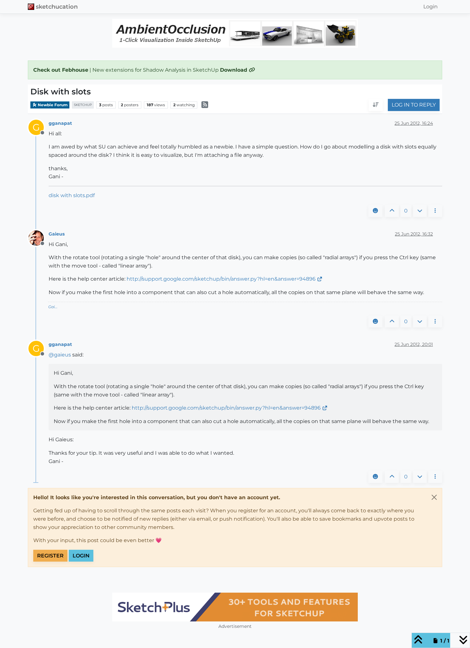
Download (234, 70)
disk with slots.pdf (72, 195)
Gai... (53, 306)
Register (50, 556)
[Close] (434, 497)
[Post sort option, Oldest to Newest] (376, 105)
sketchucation (57, 6)
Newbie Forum (52, 104)
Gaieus (57, 234)
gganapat (60, 123)
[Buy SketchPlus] (235, 607)
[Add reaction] (375, 211)
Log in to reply (414, 105)
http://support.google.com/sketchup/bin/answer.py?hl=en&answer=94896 (221, 279)
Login (81, 556)
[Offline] (38, 238)
